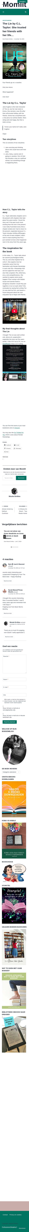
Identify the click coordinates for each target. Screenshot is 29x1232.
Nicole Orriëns (9, 39)
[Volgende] (24, 537)
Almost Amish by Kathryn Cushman (7, 510)
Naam (5, 679)
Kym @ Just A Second (16, 564)
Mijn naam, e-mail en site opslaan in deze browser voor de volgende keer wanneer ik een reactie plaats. (15, 701)
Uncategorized (7, 20)
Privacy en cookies (16, 1215)
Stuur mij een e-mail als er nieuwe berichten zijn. (14, 716)
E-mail (6, 687)
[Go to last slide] (4, 537)
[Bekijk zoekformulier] (25, 12)
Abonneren (21, 478)
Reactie (6, 656)
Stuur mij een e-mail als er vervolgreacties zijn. (11, 709)
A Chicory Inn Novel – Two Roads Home (23, 510)
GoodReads (6, 344)
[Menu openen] (3, 12)
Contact (5, 1215)
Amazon (17, 428)
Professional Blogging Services (12, 1227)
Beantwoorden (8, 581)
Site (4, 695)
